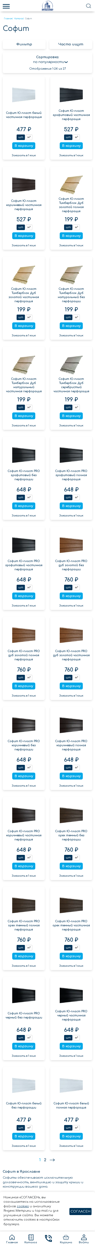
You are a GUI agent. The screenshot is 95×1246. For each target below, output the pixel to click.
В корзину (24, 146)
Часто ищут (70, 44)
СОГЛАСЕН (80, 1211)
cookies (23, 1206)
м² (29, 137)
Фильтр (24, 44)
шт (20, 137)
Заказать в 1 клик (24, 155)
